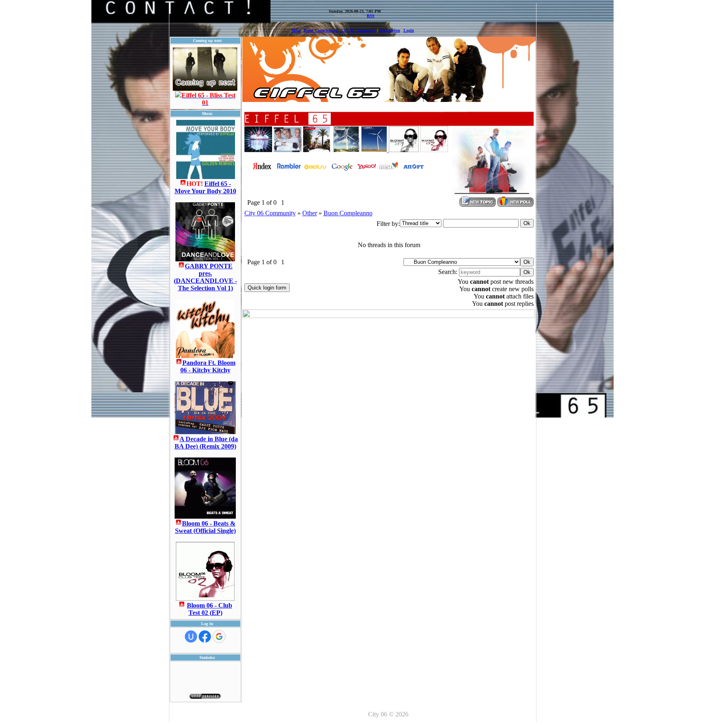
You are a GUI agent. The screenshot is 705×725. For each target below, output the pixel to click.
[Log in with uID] (191, 636)
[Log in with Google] (219, 636)
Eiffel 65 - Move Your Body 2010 (205, 187)
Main (296, 30)
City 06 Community (270, 213)
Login (408, 30)
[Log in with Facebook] (205, 636)
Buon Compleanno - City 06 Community (340, 30)
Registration (389, 30)
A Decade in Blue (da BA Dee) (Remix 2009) (206, 442)
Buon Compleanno (348, 213)
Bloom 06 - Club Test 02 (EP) (209, 609)
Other (309, 213)
